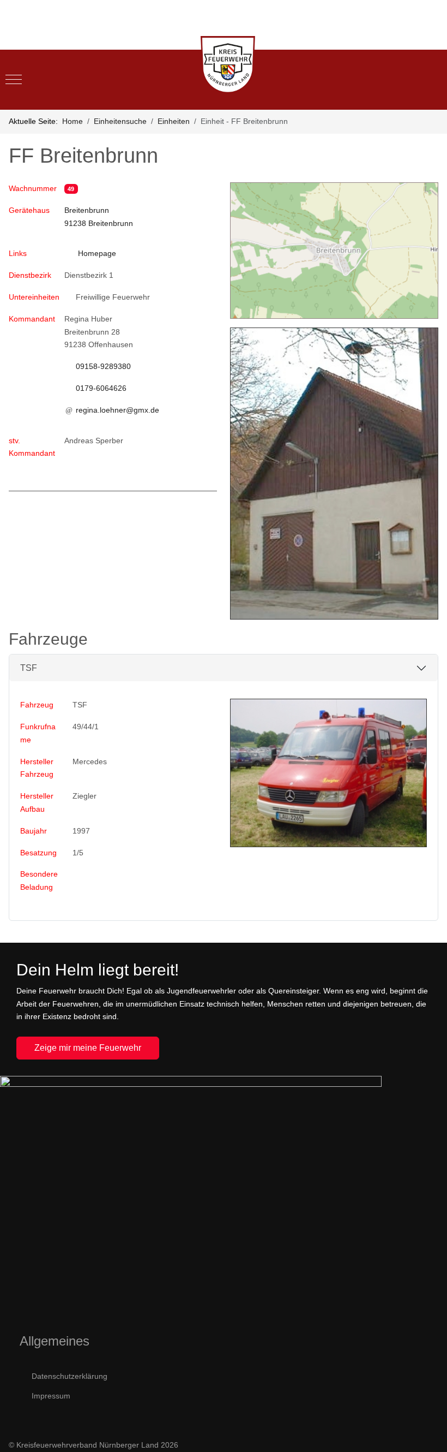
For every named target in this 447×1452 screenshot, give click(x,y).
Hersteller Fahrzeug (36, 768)
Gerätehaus (29, 217)
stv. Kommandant (32, 447)
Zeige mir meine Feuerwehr (87, 1047)
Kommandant (32, 318)
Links (18, 253)
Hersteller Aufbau (36, 802)
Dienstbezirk (30, 275)
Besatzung (38, 852)
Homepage (97, 253)
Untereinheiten (33, 297)
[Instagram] (432, 41)
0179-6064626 (101, 388)
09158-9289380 (103, 366)
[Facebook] (408, 41)
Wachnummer (33, 188)
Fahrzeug (36, 704)
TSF (28, 668)
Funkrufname (38, 733)
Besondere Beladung (39, 880)
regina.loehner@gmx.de (117, 410)
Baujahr (33, 830)
